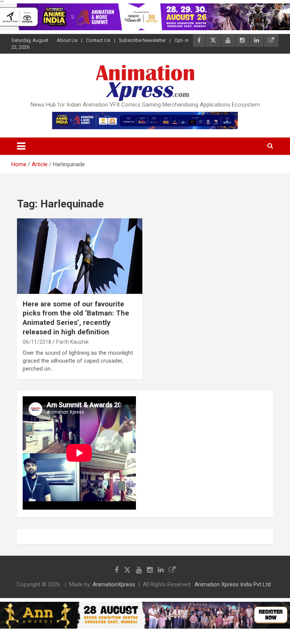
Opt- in (181, 40)
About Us (67, 40)
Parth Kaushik (72, 342)
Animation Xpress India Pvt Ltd (232, 584)
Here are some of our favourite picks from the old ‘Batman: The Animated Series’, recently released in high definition (76, 318)
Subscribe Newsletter (142, 40)
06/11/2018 (37, 342)
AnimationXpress (114, 584)
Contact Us (98, 40)
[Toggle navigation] (21, 146)
